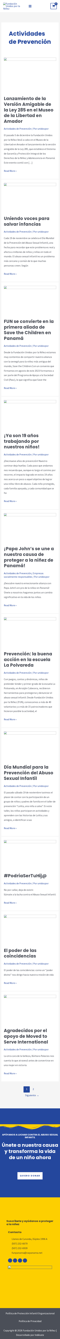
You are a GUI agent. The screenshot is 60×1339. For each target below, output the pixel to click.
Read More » (10, 170)
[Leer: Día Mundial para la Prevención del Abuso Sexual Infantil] (30, 745)
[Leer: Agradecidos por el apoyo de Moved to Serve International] (30, 1009)
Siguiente (32, 1095)
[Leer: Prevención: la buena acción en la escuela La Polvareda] (30, 631)
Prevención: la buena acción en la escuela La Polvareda (28, 659)
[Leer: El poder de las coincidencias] (30, 929)
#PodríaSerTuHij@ (25, 876)
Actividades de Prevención (18, 128)
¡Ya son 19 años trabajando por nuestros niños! (22, 441)
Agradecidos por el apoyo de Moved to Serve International (26, 1036)
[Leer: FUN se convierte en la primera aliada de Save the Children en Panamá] (30, 300)
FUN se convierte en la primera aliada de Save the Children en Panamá (29, 329)
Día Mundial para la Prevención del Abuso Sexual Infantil (28, 772)
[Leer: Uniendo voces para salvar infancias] (30, 197)
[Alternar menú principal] (30, 6)
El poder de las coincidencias (20, 953)
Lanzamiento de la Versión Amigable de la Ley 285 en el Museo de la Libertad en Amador (28, 109)
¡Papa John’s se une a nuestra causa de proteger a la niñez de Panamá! (29, 557)
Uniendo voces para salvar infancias (26, 221)
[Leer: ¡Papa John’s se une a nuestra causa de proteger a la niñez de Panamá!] (30, 527)
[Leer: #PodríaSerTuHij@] (30, 854)
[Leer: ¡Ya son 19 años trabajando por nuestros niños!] (30, 414)
